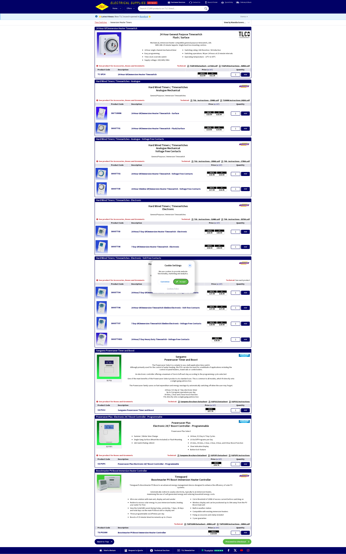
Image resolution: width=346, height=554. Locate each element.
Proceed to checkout (236, 541)
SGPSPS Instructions (240, 455)
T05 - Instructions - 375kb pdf (237, 161)
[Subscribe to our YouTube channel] (241, 550)
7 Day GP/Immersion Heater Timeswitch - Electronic (155, 247)
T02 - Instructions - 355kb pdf (207, 161)
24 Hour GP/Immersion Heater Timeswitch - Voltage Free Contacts (162, 174)
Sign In (223, 8)
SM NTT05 (115, 188)
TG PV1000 (102, 532)
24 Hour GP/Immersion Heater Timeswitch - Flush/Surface (158, 128)
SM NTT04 (115, 292)
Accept (182, 281)
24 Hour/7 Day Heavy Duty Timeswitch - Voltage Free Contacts (160, 339)
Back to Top (103, 541)
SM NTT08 (115, 246)
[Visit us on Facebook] (228, 550)
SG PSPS (101, 464)
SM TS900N (116, 113)
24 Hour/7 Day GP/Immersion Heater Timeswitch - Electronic (159, 232)
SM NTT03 (115, 231)
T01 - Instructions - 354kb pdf (206, 100)
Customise (165, 281)
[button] (190, 266)
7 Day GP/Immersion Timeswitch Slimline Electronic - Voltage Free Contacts (166, 323)
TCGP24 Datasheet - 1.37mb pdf (204, 66)
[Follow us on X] (235, 550)
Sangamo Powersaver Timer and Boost (136, 410)
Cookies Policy (173, 288)
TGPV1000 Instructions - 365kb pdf (234, 524)
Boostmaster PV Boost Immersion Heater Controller (142, 533)
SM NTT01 (115, 128)
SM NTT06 (115, 307)
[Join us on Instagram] (248, 550)
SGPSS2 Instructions (241, 401)
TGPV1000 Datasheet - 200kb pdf (201, 524)
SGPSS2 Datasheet (219, 401)
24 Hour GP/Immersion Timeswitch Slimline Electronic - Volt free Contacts (165, 308)
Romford (144, 16)
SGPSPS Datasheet (219, 455)
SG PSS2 (101, 410)
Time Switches (101, 22)
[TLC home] (102, 7)
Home (114, 8)
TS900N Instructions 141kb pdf (236, 100)
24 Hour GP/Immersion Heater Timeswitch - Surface (155, 113)
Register (221, 9)
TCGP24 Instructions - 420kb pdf (235, 66)
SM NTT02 (115, 173)
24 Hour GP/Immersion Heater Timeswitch (137, 74)
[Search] (206, 8)
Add (245, 74)
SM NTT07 (115, 323)
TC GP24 (101, 74)
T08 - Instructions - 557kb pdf (237, 219)
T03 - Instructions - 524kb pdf (207, 219)
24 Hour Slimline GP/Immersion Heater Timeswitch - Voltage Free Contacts (166, 189)
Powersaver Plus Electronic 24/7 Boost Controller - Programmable (148, 464)
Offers (129, 8)
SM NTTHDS (116, 339)
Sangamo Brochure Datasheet (194, 401)
